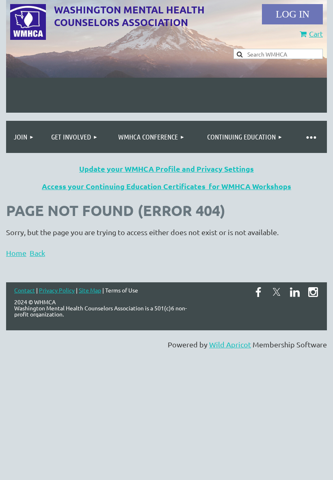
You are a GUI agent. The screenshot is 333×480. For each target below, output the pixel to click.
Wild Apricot (230, 344)
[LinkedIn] (295, 292)
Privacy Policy (57, 290)
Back (37, 253)
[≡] (310, 137)
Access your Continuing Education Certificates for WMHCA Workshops (166, 186)
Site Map (90, 290)
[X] (276, 292)
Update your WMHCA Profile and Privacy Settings (166, 168)
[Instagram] (313, 292)
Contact (24, 290)
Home (16, 253)
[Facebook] (258, 292)
